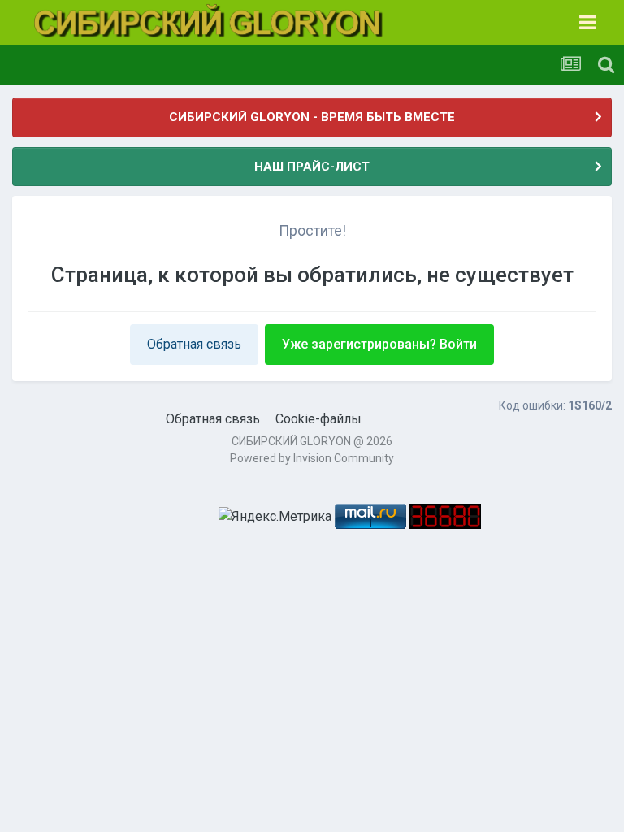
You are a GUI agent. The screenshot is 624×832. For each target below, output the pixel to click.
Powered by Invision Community (312, 458)
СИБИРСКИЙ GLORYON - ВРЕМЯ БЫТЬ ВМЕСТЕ (312, 117)
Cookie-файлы (318, 419)
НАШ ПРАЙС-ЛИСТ (312, 166)
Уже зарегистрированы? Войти (379, 344)
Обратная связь (194, 344)
